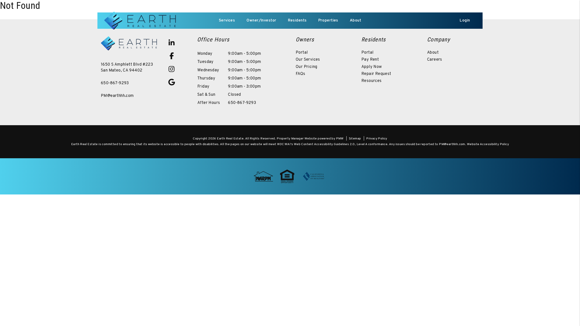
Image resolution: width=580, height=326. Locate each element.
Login (465, 20)
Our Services (308, 59)
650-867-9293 (115, 83)
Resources (371, 81)
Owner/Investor (261, 20)
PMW (340, 139)
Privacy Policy (376, 139)
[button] (171, 42)
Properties (328, 20)
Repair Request (376, 74)
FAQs (300, 74)
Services (227, 20)
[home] (140, 20)
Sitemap (355, 139)
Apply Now (371, 67)
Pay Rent (370, 59)
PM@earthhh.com (117, 95)
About (355, 20)
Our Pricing (306, 67)
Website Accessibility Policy (488, 144)
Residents (297, 20)
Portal (302, 52)
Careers (434, 59)
